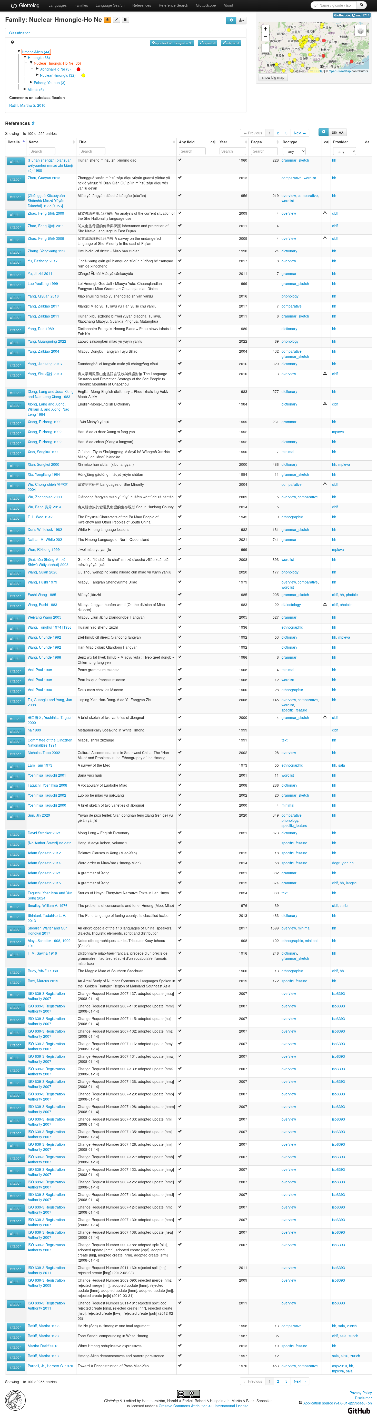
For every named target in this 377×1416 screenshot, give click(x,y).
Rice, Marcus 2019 (43, 980)
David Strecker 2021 (44, 832)
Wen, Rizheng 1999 (44, 549)
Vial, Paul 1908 (40, 669)
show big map (273, 77)
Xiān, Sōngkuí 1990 (43, 451)
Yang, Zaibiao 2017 (43, 306)
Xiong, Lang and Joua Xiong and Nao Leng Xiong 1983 (51, 394)
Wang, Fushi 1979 (42, 582)
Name (33, 141)
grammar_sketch (295, 160)
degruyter (340, 862)
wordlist (310, 177)
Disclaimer (363, 1397)
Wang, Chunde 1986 (44, 657)
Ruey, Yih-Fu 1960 (43, 970)
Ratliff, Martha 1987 (43, 1335)
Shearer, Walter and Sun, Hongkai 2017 (48, 930)
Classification (20, 32)
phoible (352, 594)
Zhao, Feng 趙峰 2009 (46, 213)
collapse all (232, 43)
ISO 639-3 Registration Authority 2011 (46, 1270)
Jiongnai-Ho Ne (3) (55, 69)
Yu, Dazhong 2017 (43, 260)
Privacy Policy (361, 1392)
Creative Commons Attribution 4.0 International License (204, 1405)
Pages (256, 141)
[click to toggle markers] (76, 69)
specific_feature (294, 709)
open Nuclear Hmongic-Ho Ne (173, 43)
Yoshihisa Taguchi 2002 (47, 795)
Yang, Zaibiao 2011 (43, 316)
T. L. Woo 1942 (40, 516)
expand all (209, 43)
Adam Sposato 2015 (44, 882)
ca (213, 141)
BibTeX (337, 132)
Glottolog (28, 5)
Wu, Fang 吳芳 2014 (44, 506)
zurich (345, 905)
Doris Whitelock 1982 (45, 529)
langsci (351, 882)
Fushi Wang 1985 (42, 594)
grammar (289, 273)
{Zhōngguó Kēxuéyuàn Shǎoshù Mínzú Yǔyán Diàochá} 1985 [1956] (46, 200)
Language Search (110, 5)
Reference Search (173, 5)
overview (289, 195)
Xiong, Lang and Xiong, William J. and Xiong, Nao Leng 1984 (48, 409)
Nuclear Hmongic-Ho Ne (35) (57, 63)
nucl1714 (362, 15)
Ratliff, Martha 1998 (43, 1325)
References (141, 5)
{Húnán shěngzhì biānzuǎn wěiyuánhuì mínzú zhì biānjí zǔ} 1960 (50, 165)
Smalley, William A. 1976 (47, 905)
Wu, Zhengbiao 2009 (45, 496)
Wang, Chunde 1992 (44, 637)
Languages (57, 5)
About (228, 5)
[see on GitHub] (116, 20)
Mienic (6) (36, 89)
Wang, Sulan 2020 (42, 572)
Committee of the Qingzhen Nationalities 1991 (50, 742)
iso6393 (338, 993)
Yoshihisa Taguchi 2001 (47, 775)
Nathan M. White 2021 (46, 539)
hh (334, 160)
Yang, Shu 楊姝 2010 (45, 373)
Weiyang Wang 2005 (44, 617)
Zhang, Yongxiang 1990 (47, 250)
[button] (323, 55)
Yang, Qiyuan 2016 (43, 296)
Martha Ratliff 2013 (43, 1345)
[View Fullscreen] (265, 48)
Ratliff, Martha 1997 (43, 1355)
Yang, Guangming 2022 (47, 341)
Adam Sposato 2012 (44, 852)
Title (82, 141)
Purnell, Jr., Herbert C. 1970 (50, 1365)
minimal (288, 451)
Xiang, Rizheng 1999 (45, 421)
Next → (300, 132)
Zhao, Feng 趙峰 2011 (46, 225)
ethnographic (292, 516)
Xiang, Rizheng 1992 (45, 431)
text (284, 739)
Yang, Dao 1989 (41, 328)
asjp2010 (339, 1365)
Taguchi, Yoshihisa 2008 (47, 785)
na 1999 (34, 729)
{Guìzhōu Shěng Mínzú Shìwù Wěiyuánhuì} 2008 (48, 562)
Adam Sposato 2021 (44, 872)
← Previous (252, 132)
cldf (335, 213)
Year (223, 141)
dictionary (289, 250)
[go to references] (125, 20)
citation (16, 161)
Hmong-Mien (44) (36, 51)
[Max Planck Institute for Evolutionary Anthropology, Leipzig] (15, 1399)
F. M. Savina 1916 (42, 953)
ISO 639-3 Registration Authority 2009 (46, 1283)
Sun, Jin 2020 (39, 815)
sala (341, 765)
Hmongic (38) (39, 57)
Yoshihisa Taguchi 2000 (47, 805)
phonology (290, 296)
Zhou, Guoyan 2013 (44, 177)
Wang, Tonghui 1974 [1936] (50, 627)
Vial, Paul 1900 (40, 689)
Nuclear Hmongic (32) (58, 75)
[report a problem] (107, 20)
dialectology (291, 604)
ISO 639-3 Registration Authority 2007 (46, 996)
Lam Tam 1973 (40, 765)
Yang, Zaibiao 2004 (43, 351)
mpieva (338, 431)
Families (81, 5)
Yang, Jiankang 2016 (45, 363)
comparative (292, 177)
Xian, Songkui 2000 (43, 464)
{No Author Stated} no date (50, 842)
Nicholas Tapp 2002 (44, 752)
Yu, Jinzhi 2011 (40, 273)
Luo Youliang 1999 (43, 283)
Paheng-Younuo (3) (49, 82)
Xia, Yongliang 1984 (44, 474)
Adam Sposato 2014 (44, 862)
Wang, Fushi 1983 (42, 604)
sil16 (344, 1355)
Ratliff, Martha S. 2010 (27, 105)
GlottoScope (206, 5)
